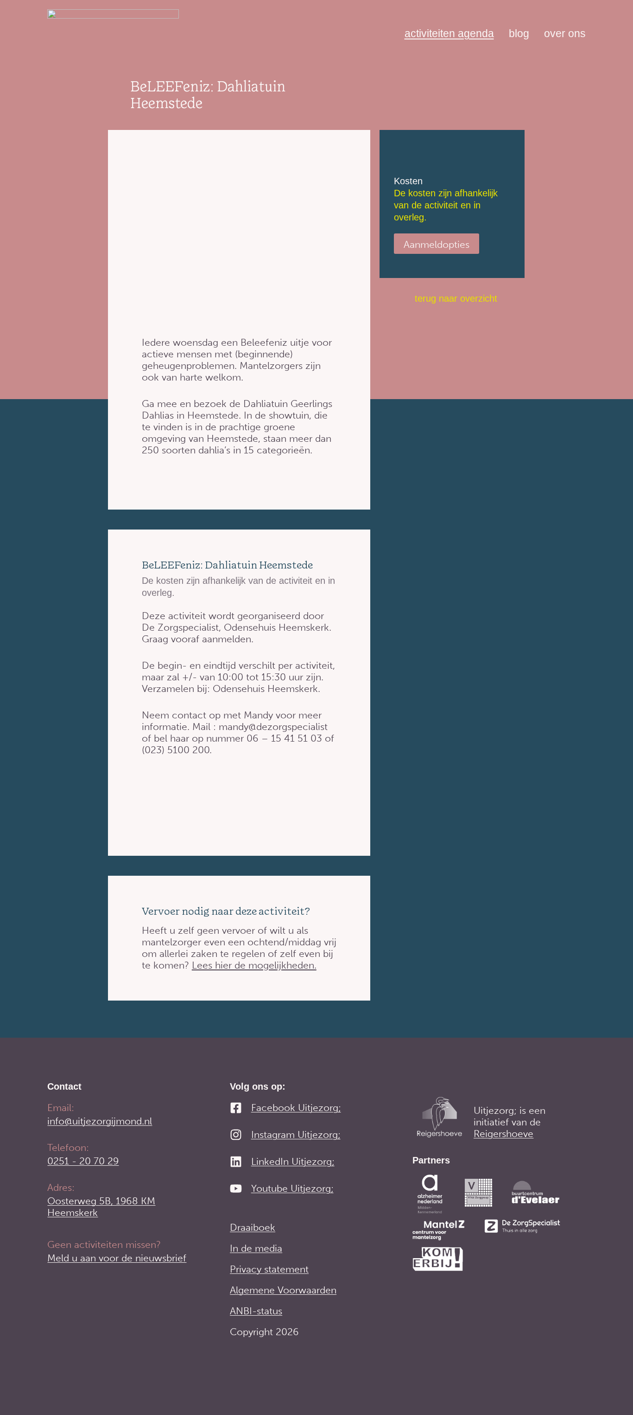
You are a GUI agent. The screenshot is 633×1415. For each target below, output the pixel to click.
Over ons (565, 33)
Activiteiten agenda (449, 33)
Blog (519, 33)
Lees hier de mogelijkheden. (254, 965)
